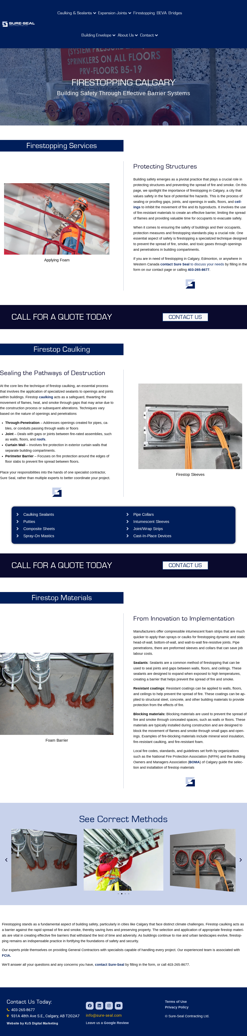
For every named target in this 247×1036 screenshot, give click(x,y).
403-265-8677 (198, 270)
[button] (77, 13)
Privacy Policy (177, 1007)
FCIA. (6, 955)
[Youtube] (119, 1006)
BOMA (194, 762)
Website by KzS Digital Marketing (32, 1023)
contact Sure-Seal (109, 965)
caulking (46, 397)
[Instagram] (109, 1006)
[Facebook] (90, 1006)
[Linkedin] (99, 1006)
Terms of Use (176, 1002)
